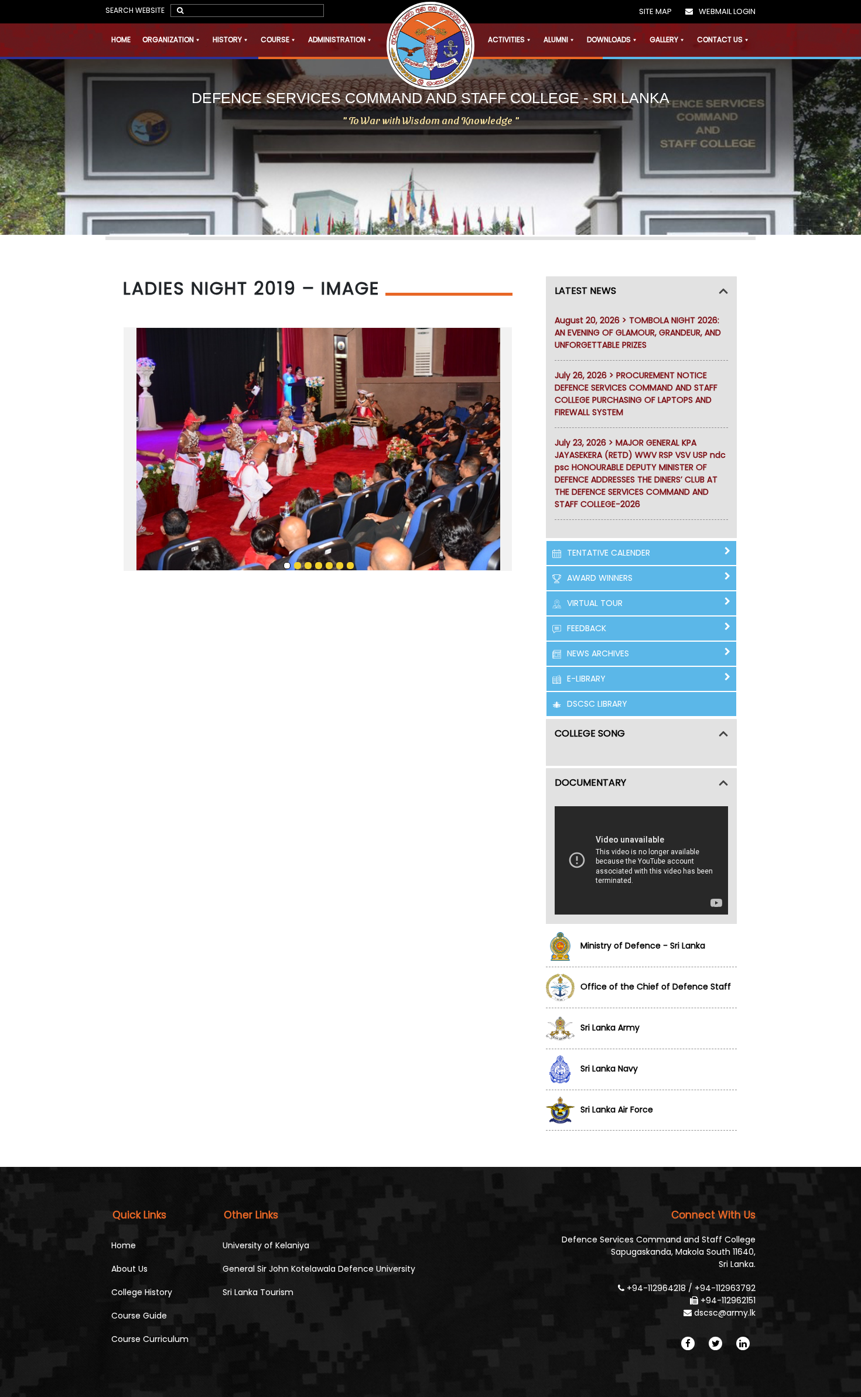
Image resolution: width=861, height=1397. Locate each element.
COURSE (275, 39)
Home (121, 39)
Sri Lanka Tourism (258, 1292)
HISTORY (227, 39)
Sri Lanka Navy (609, 1068)
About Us (129, 1269)
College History (141, 1292)
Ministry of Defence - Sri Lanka (642, 945)
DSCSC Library (597, 704)
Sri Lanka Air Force (616, 1109)
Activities (506, 39)
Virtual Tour (595, 603)
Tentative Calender (608, 553)
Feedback (586, 628)
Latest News (585, 290)
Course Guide (139, 1315)
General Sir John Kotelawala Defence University (319, 1269)
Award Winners (600, 578)
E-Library (586, 678)
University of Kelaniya (266, 1245)
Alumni (556, 39)
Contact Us (720, 39)
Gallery (664, 39)
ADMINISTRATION (336, 39)
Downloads (609, 39)
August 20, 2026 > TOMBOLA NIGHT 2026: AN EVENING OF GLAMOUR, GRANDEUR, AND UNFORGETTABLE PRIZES (638, 332)
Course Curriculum (150, 1339)
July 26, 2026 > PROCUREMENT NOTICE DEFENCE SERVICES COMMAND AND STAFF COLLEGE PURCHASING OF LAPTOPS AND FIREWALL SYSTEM (636, 393)
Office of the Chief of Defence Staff (655, 986)
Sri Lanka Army (610, 1027)
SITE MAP (655, 11)
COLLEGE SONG (590, 733)
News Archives (598, 653)
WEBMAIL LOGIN (727, 11)
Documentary (590, 782)
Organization (168, 39)
